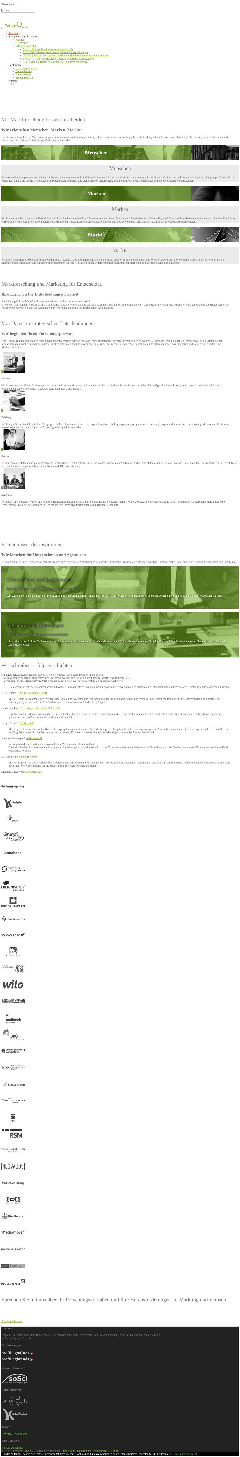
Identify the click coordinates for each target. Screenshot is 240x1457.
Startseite (13, 33)
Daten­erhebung (24, 71)
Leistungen (14, 64)
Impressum (69, 1450)
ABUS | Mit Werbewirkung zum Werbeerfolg (47, 49)
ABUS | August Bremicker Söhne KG (39, 708)
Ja (170, 1453)
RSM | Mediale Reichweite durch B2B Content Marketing (54, 61)
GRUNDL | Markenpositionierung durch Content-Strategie (55, 52)
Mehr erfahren (14, 601)
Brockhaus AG (33, 771)
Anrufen (6, 1321)
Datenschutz (84, 1450)
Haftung (113, 1450)
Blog (11, 83)
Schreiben (16, 1321)
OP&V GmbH (34, 738)
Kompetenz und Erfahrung (23, 36)
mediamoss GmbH (27, 756)
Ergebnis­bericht (24, 77)
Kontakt (12, 80)
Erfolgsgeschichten (26, 45)
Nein (174, 1453)
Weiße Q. (27, 1450)
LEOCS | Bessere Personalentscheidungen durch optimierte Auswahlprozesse (65, 55)
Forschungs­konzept (26, 68)
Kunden (19, 39)
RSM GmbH (27, 723)
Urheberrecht (100, 1450)
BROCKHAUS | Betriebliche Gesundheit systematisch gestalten (58, 58)
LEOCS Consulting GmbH (32, 692)
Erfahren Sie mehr (187, 1453)
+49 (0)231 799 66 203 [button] (14, 1433)
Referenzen (21, 42)
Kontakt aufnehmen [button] (12, 1447)
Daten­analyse (22, 74)
